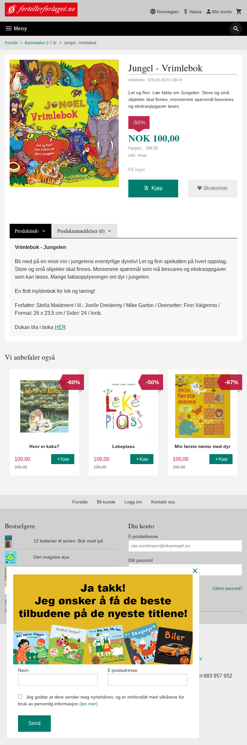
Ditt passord (140, 560)
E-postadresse (143, 536)
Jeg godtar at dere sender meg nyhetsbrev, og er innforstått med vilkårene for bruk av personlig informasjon (101, 700)
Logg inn (133, 501)
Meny (20, 28)
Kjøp (156, 188)
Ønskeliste (215, 188)
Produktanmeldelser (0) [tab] (81, 230)
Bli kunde (106, 501)
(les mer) (88, 703)
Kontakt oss (163, 501)
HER (60, 327)
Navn (23, 670)
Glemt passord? (227, 588)
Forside (11, 43)
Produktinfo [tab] (27, 230)
